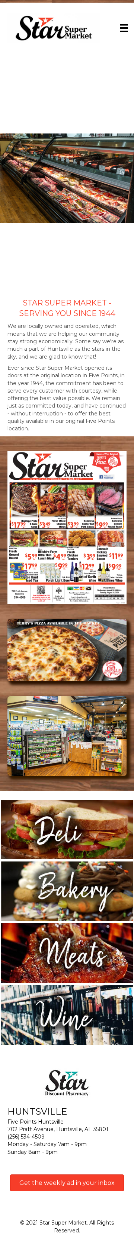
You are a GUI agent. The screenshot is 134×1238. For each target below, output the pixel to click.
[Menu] (124, 28)
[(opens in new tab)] (67, 527)
